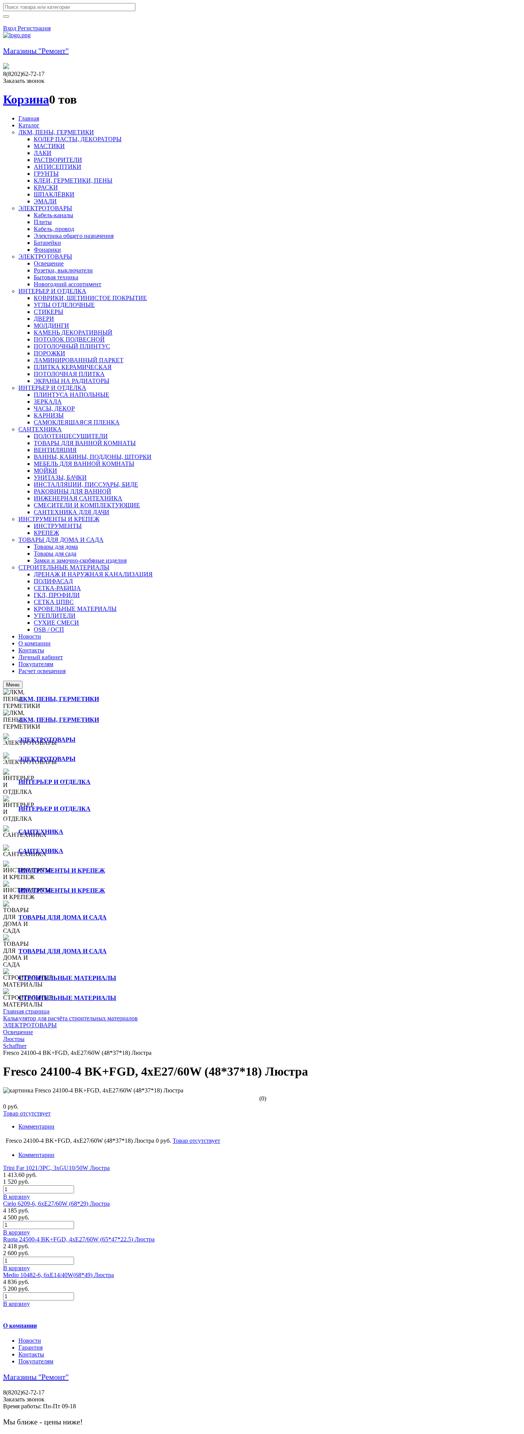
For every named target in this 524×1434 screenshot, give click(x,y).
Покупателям (35, 1361)
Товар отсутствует (27, 1113)
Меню (13, 685)
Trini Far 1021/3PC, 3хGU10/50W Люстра (56, 1168)
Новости (29, 1340)
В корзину (16, 1196)
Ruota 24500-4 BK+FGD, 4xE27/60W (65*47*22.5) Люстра (79, 1239)
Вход (10, 28)
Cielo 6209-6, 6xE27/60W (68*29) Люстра (56, 1203)
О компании (20, 1325)
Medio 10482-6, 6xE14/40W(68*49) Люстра (58, 1275)
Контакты (31, 1354)
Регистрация (34, 28)
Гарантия (30, 1347)
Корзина (26, 99)
